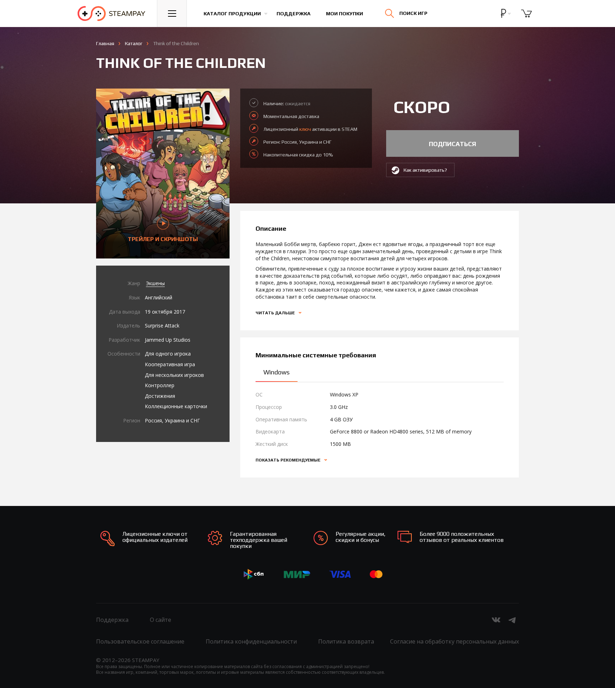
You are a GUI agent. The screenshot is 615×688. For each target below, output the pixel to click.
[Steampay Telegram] (512, 619)
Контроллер (159, 385)
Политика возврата (346, 641)
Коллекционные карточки (176, 406)
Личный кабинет (525, 19)
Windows (276, 372)
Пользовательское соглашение (140, 641)
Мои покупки (344, 13)
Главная (105, 43)
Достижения (160, 396)
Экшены (155, 283)
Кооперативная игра (170, 364)
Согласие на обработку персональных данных (454, 641)
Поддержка (293, 13)
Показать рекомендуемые (288, 460)
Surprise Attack (162, 325)
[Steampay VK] (496, 619)
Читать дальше (276, 312)
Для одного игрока (168, 353)
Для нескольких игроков (174, 375)
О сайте (160, 620)
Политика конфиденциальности (251, 641)
